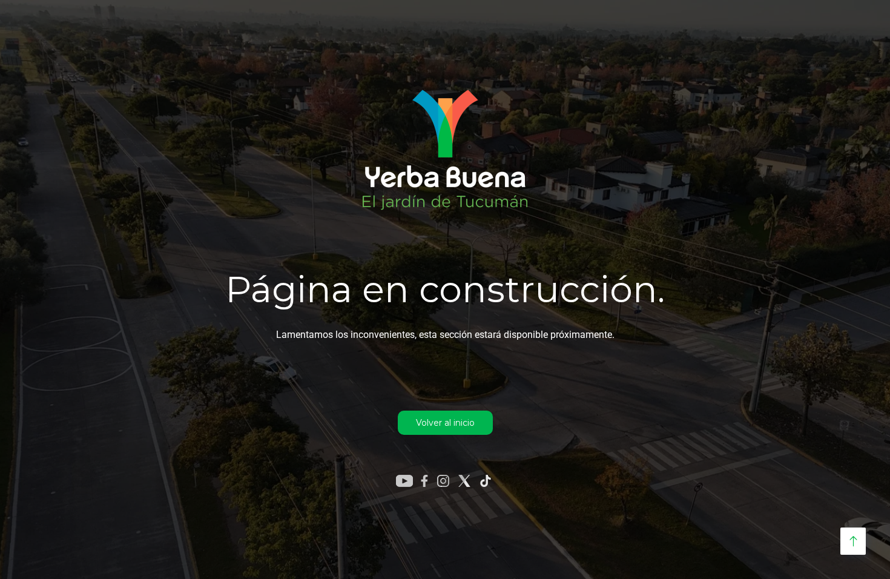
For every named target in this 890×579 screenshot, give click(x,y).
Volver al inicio (445, 422)
